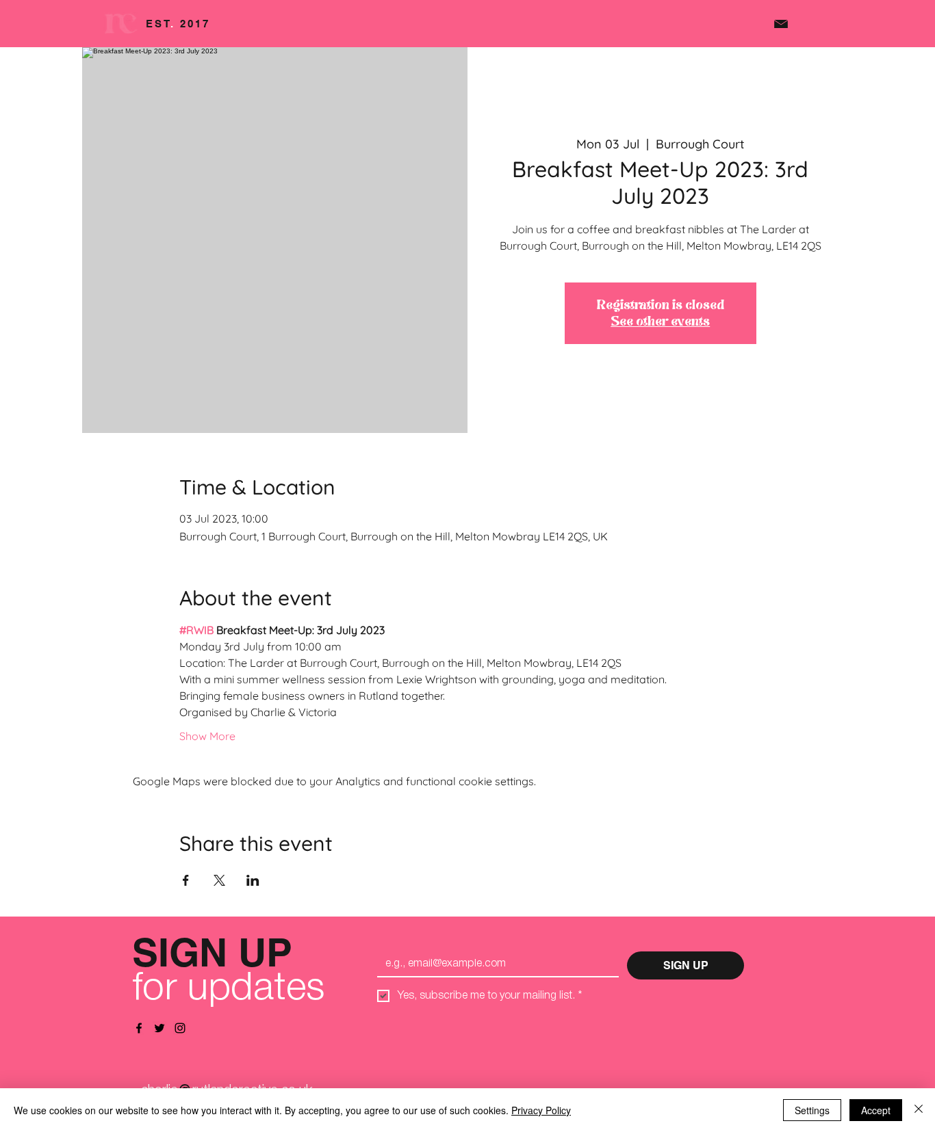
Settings (812, 1110)
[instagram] (180, 1028)
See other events (660, 321)
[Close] (918, 1110)
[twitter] (159, 1028)
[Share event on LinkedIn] (252, 880)
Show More (207, 736)
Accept (876, 1110)
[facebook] (139, 1028)
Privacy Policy (541, 1110)
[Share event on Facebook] (185, 880)
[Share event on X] (219, 880)
